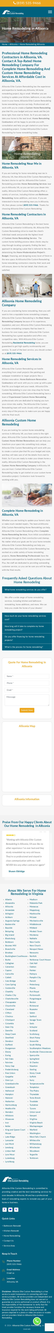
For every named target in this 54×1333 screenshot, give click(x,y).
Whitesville (35, 1140)
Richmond (34, 1006)
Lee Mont (9, 1144)
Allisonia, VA (12, 1282)
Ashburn (9, 917)
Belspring (9, 931)
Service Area (9, 1246)
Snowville (34, 1041)
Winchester (35, 1148)
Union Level (35, 1112)
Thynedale (34, 1094)
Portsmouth (35, 995)
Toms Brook (35, 1098)
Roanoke (33, 1009)
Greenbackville (12, 1084)
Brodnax (9, 953)
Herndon (9, 1112)
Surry (32, 1080)
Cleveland (9, 1009)
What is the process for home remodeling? (24, 647)
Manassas (34, 907)
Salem (32, 1013)
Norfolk (33, 956)
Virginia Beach (36, 1123)
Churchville (10, 1006)
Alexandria (10, 903)
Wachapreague (36, 1126)
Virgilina (33, 1119)
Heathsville (10, 1109)
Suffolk (33, 1077)
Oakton (33, 967)
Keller (7, 1126)
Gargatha (9, 1077)
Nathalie (33, 939)
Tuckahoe (34, 1105)
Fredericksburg (11, 1070)
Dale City (9, 1027)
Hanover (9, 1098)
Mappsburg (35, 910)
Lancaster (9, 1140)
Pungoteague (35, 999)
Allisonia (13, 44)
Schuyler (33, 1027)
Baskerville (10, 924)
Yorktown (34, 1158)
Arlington (9, 914)
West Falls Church (38, 1137)
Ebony (8, 1052)
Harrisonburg (11, 1105)
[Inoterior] (13, 12)
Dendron (9, 1041)
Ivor (7, 1123)
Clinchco (9, 1016)
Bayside (8, 928)
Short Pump (35, 1038)
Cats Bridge (10, 981)
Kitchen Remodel (11, 1231)
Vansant (33, 1116)
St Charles (34, 1063)
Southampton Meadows (40, 1048)
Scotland (33, 1031)
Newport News (36, 949)
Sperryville (34, 1055)
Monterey (34, 935)
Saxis (32, 1024)
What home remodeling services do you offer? (26, 590)
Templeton (34, 1087)
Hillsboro (9, 1116)
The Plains (34, 1091)
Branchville (10, 949)
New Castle (35, 942)
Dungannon (10, 1048)
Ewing (8, 1055)
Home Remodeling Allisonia (32, 44)
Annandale (10, 910)
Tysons (33, 1109)
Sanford (33, 1016)
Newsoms (34, 953)
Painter (33, 970)
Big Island (9, 935)
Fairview (9, 1063)
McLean (33, 917)
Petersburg (34, 985)
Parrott (33, 981)
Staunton (33, 1066)
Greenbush (10, 1087)
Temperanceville (37, 1084)
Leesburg (9, 1148)
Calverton (9, 967)
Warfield (33, 1130)
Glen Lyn (9, 1080)
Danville (9, 1031)
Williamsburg (36, 1144)
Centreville (10, 988)
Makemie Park (36, 903)
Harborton (9, 1102)
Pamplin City (35, 978)
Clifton (8, 1013)
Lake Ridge (10, 1137)
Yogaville (34, 1155)
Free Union (10, 1073)
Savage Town (35, 1020)
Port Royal (34, 992)
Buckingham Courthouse (16, 956)
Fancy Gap (9, 1066)
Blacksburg (10, 939)
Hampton (9, 1094)
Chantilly (9, 992)
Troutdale (34, 1102)
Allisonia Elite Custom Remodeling (26, 1326)
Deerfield (9, 1038)
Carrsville (9, 974)
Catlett (8, 978)
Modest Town (36, 931)
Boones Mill (10, 946)
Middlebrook (35, 924)
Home (4, 44)
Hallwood (9, 1091)
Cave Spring (10, 985)
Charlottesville (11, 999)
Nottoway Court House (40, 960)
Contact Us (9, 1241)
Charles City (10, 995)
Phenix (33, 988)
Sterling (33, 1070)
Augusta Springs (12, 921)
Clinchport (10, 1020)
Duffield (8, 1045)
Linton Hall (10, 1151)
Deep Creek (10, 1034)
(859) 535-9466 (29, 3)
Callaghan (9, 963)
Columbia (9, 1024)
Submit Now (27, 710)
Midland (33, 928)
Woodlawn (34, 1151)
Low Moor (10, 1155)
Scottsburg (34, 1034)
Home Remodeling (12, 1236)
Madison (33, 900)
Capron (8, 970)
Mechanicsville (36, 921)
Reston (33, 1002)
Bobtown (9, 942)
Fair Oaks (9, 1059)
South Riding (35, 1045)
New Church (35, 946)
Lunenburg (10, 1158)
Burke (8, 960)
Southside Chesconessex (41, 1052)
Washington (35, 1133)
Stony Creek (35, 1073)
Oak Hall (33, 963)
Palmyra (33, 974)
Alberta (8, 900)
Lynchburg (9, 1162)
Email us (10, 1273)
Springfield (34, 1059)
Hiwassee (9, 1119)
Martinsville (35, 914)
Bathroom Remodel (12, 1226)
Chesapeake (10, 1002)
